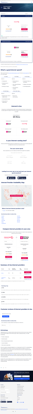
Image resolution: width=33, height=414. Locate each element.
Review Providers (2, 387)
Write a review (5, 316)
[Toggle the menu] (31, 2)
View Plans (23, 29)
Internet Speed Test (3, 396)
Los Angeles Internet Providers (20, 386)
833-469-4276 (25, 56)
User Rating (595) (8, 56)
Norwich (18, 218)
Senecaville (3, 220)
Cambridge (18, 217)
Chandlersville (4, 223)
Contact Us (18, 399)
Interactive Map (16, 195)
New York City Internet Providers (20, 390)
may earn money (3, 0)
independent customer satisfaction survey (22, 64)
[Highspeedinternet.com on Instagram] (20, 402)
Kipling (2, 221)
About (18, 396)
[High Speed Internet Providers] (4, 2)
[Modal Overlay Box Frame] (16, 376)
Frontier (4, 210)
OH (3, 367)
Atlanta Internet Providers (20, 393)
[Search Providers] (9, 390)
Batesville (18, 221)
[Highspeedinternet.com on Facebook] (17, 402)
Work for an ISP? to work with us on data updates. (9, 66)
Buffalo (3, 217)
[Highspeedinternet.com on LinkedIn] (23, 402)
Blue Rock (18, 220)
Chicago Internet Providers (20, 387)
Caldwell (3, 218)
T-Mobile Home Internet (6, 41)
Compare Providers (3, 386)
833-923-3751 (25, 31)
